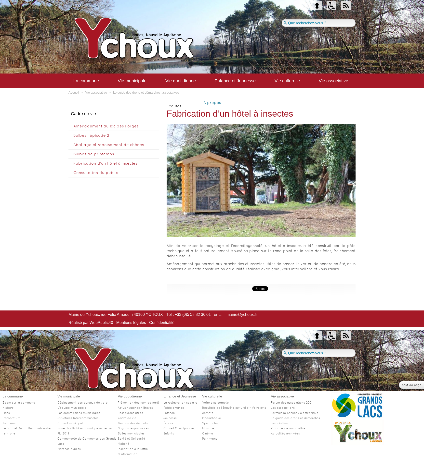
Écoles (168, 423)
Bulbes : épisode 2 (91, 135)
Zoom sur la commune (18, 402)
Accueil (73, 92)
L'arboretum (11, 418)
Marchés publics (69, 449)
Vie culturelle (287, 80)
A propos (212, 102)
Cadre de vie (127, 418)
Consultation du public (95, 172)
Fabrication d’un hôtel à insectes (105, 163)
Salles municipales (131, 433)
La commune (86, 80)
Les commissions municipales (78, 413)
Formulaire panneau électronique (294, 413)
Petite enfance (173, 407)
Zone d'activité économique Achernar (84, 428)
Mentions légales (131, 323)
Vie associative (333, 80)
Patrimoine (209, 438)
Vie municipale (132, 80)
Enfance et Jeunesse (235, 80)
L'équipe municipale (71, 407)
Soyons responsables (133, 428)
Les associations (283, 407)
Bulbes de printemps (93, 154)
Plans (6, 413)
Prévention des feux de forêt (138, 402)
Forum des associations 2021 (292, 402)
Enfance (169, 413)
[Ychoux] (162, 40)
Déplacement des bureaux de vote (82, 402)
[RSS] (346, 6)
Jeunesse (170, 418)
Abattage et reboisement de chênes (108, 144)
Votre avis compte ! (216, 402)
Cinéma (207, 433)
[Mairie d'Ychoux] (357, 444)
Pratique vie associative (288, 428)
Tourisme (8, 423)
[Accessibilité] (331, 6)
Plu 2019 (63, 433)
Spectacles (210, 423)
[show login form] (317, 6)
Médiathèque (211, 418)
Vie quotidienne (180, 80)
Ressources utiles (130, 413)
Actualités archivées (285, 433)
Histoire (7, 407)
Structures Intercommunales (77, 418)
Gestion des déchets (133, 423)
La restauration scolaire (180, 402)
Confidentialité (161, 323)
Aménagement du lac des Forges (106, 126)
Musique (208, 428)
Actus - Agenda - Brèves (135, 407)
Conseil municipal (70, 423)
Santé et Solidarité (131, 438)
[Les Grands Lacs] (357, 417)
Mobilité (123, 443)
